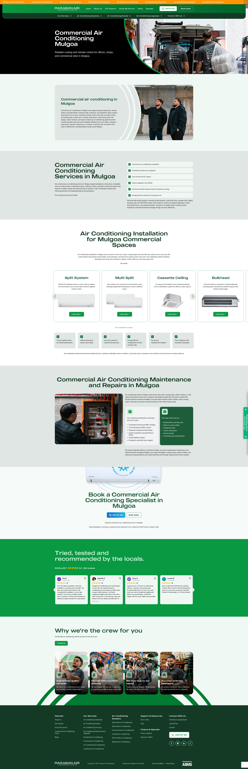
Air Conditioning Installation (92, 720)
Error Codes (145, 720)
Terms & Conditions (158, 763)
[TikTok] (190, 743)
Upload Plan (173, 723)
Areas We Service (127, 9)
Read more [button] (60, 601)
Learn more (75, 314)
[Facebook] (171, 743)
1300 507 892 (117, 515)
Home (88, 9)
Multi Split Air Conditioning (121, 726)
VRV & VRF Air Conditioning (122, 738)
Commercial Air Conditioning (93, 741)
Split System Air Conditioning (122, 722)
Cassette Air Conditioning (121, 734)
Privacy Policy (170, 763)
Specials (149, 9)
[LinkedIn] (184, 743)
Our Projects (110, 9)
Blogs (57, 737)
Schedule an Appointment (178, 720)
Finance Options (146, 733)
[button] (75, 568)
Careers (172, 727)
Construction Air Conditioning (93, 749)
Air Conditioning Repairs (91, 723)
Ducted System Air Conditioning (123, 730)
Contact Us (61, 643)
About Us (98, 9)
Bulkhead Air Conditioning (121, 742)
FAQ (142, 723)
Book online (186, 9)
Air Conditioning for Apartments (94, 745)
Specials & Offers (147, 737)
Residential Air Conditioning (93, 737)
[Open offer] (246, 423)
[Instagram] (177, 743)
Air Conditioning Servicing (92, 727)
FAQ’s (140, 9)
